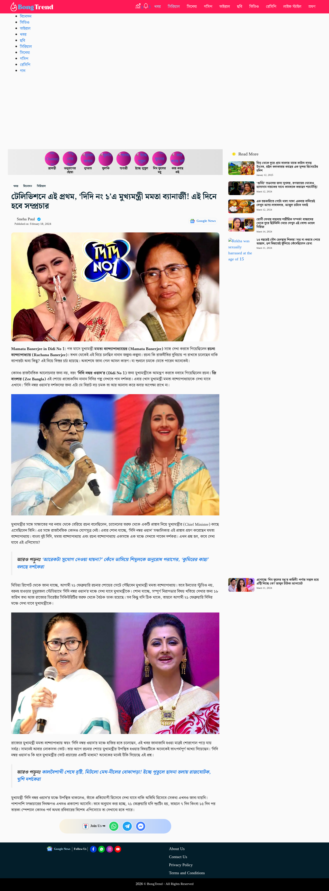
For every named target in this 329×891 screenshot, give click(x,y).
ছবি (239, 6)
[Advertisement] (164, 111)
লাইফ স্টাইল (292, 6)
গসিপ (208, 6)
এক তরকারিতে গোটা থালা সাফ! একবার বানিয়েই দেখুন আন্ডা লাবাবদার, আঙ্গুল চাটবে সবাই (285, 203)
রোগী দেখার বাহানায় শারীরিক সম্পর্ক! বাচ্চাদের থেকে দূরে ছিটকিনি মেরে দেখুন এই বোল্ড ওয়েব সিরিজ (285, 223)
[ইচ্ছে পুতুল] (141, 159)
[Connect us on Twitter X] (109, 849)
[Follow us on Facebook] (93, 849)
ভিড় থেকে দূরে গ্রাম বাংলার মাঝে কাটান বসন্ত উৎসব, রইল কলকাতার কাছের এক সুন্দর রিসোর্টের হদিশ (287, 167)
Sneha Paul (26, 219)
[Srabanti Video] (52, 159)
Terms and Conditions (187, 873)
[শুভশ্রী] (123, 159)
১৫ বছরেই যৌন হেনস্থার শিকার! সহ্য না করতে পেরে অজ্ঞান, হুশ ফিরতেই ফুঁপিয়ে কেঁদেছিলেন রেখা (288, 241)
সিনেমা (192, 6)
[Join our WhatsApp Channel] (101, 849)
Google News (206, 221)
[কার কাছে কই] (177, 159)
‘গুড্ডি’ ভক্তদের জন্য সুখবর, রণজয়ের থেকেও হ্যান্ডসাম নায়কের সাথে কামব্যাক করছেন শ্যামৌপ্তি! (287, 185)
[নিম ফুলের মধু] (159, 159)
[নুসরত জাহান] (88, 159)
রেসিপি (271, 6)
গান (22, 71)
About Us (177, 849)
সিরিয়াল (174, 6)
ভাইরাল (224, 6)
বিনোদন (25, 16)
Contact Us (178, 857)
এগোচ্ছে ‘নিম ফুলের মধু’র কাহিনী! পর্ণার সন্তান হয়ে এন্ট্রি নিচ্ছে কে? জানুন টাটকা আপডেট (287, 581)
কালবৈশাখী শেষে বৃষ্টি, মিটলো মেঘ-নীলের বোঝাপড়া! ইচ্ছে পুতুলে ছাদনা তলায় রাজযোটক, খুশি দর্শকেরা (114, 775)
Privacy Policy (181, 865)
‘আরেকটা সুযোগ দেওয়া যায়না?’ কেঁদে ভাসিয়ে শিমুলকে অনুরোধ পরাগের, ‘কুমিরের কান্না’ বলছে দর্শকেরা (112, 563)
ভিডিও (254, 6)
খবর (157, 6)
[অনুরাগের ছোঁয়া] (70, 159)
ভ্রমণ (311, 6)
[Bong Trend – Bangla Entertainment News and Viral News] (32, 6)
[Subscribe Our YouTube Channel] (118, 849)
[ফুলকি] (106, 159)
